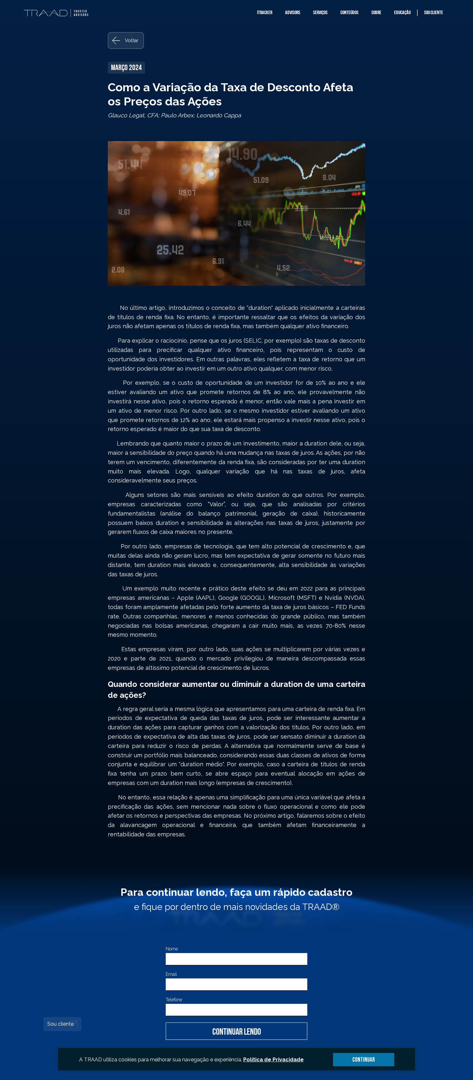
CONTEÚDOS (349, 12)
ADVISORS (292, 12)
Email (171, 974)
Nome (172, 948)
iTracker (264, 12)
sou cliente (433, 12)
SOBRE (376, 12)
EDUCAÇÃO (402, 12)
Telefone (174, 999)
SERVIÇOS (320, 12)
